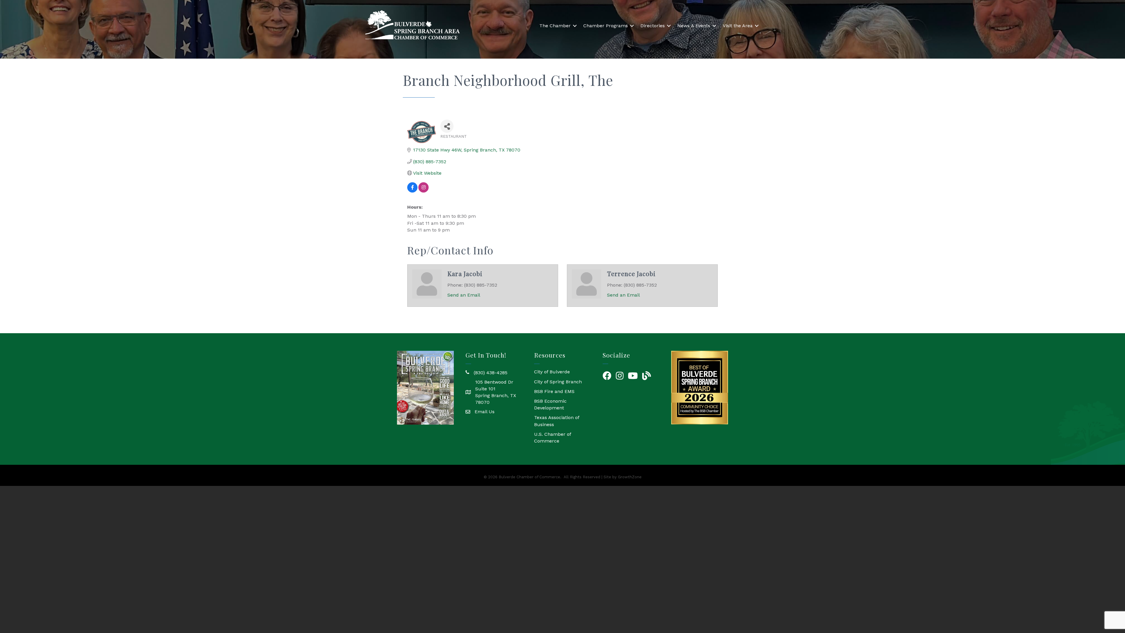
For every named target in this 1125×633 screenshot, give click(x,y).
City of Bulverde (552, 372)
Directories (652, 25)
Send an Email (463, 295)
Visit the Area (738, 25)
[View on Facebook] (412, 191)
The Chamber (555, 25)
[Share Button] (447, 126)
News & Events (693, 25)
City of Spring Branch (558, 381)
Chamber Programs (605, 25)
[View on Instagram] (423, 191)
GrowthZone (630, 477)
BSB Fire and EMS (554, 391)
